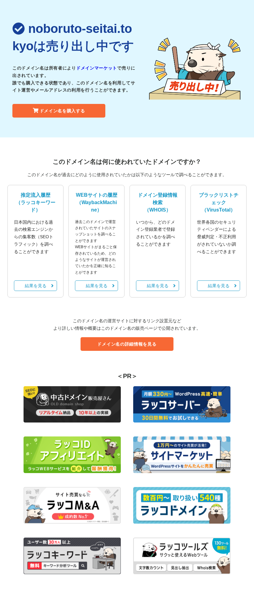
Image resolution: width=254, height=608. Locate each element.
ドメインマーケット (96, 67)
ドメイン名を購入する (62, 110)
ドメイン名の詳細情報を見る (126, 344)
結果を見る (35, 285)
